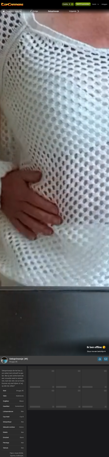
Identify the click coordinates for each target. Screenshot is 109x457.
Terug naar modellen (13, 11)
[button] (95, 4)
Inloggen (104, 4)
